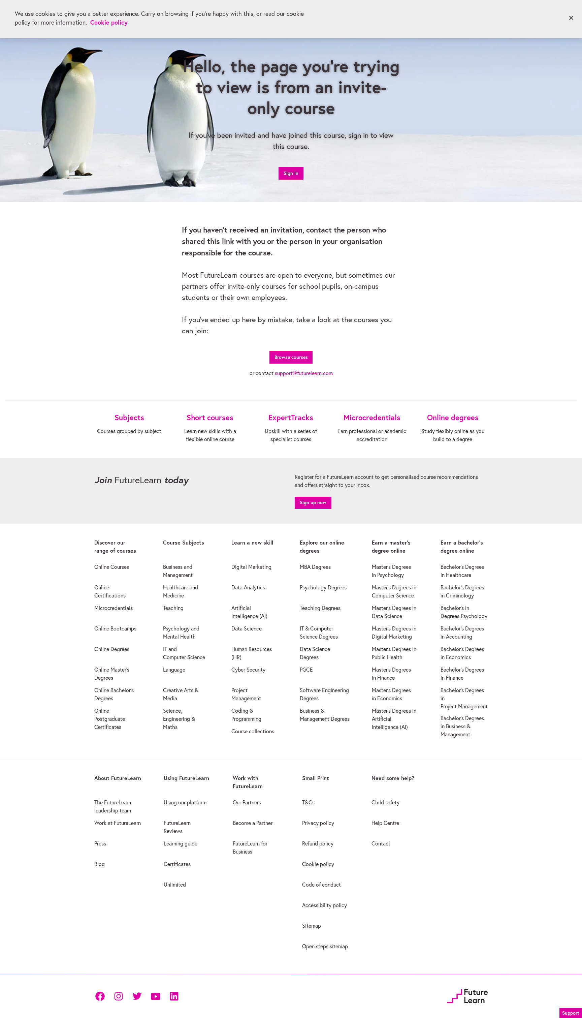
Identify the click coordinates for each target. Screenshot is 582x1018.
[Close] (571, 17)
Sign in (291, 173)
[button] (570, 1012)
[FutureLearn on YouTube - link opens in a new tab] (155, 996)
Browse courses (291, 357)
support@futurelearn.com (304, 373)
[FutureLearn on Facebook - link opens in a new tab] (99, 996)
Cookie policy (109, 22)
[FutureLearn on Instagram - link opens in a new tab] (118, 996)
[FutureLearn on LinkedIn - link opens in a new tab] (174, 996)
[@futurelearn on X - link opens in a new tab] (136, 996)
